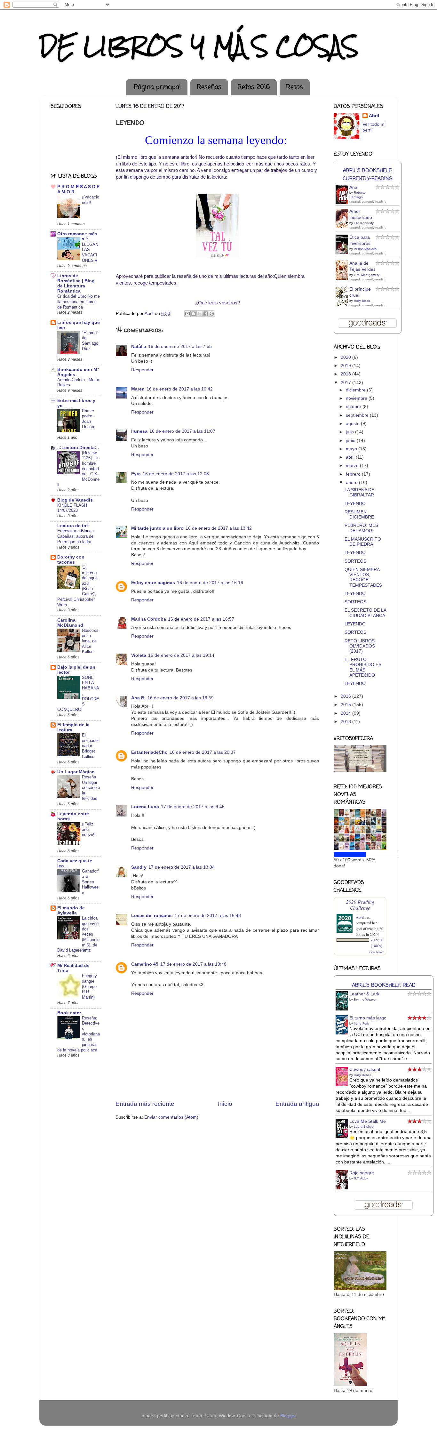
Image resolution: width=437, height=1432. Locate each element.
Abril (374, 115)
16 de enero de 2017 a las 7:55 (180, 346)
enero (352, 482)
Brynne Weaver (365, 999)
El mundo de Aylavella (71, 910)
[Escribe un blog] (193, 313)
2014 (346, 713)
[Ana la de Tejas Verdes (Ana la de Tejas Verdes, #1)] (344, 279)
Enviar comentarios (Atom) (171, 1117)
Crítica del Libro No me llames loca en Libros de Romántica (78, 301)
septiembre (358, 415)
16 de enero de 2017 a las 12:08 (176, 473)
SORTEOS (355, 561)
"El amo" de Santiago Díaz (90, 340)
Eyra (136, 473)
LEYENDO (355, 503)
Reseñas (209, 87)
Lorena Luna (145, 806)
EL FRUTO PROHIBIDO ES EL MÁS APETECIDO (363, 667)
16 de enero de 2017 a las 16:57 (201, 619)
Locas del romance (152, 915)
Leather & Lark (364, 994)
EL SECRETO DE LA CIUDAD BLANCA (365, 613)
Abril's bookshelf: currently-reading (367, 175)
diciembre (356, 390)
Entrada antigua (297, 1103)
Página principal (157, 87)
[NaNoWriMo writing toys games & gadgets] (360, 854)
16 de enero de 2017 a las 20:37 (203, 752)
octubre (354, 406)
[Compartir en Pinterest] (212, 313)
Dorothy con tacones (70, 560)
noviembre (357, 398)
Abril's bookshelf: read (384, 985)
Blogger (288, 1415)
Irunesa (139, 431)
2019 (346, 365)
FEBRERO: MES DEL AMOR (361, 528)
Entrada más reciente (144, 1103)
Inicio (225, 1103)
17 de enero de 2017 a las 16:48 (208, 915)
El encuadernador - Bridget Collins (90, 746)
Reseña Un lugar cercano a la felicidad (91, 788)
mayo (352, 448)
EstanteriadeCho (149, 752)
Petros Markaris (365, 249)
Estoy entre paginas (153, 582)
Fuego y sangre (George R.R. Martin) (89, 986)
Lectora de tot (72, 525)
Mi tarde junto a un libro (157, 528)
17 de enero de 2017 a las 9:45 (193, 806)
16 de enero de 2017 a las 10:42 (180, 389)
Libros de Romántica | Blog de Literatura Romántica (76, 283)
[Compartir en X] (199, 313)
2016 (346, 696)
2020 (346, 357)
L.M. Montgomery (366, 275)
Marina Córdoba (148, 619)
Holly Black (362, 300)
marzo (353, 465)
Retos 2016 (253, 87)
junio (351, 440)
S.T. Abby (361, 1178)
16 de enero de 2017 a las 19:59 (180, 698)
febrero (354, 474)
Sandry (139, 867)
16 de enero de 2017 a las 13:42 (219, 528)
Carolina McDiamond (70, 623)
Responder (142, 369)
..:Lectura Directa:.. (78, 447)
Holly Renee (363, 1075)
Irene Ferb (361, 1023)
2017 (346, 382)
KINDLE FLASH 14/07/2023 (72, 508)
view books (376, 952)
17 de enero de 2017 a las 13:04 (181, 867)
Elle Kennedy (364, 223)
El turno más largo (367, 1018)
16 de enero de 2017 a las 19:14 (181, 655)
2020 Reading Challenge (360, 904)
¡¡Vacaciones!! (90, 200)
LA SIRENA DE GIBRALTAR (359, 492)
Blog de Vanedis (75, 500)
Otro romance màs (77, 233)
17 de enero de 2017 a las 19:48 (193, 964)
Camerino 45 (144, 964)
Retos (294, 87)
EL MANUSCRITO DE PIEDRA (363, 542)
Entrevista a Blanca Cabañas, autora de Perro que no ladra (75, 536)
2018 (346, 374)
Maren (138, 389)
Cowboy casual (364, 1069)
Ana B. (138, 698)
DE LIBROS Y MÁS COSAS (198, 45)
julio (350, 432)
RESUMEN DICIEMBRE (359, 514)
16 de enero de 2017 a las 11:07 (182, 431)
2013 (346, 721)
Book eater (69, 1012)
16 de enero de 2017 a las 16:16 (210, 582)
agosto (353, 423)
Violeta (138, 655)
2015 (346, 704)
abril (351, 457)
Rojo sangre (361, 1173)
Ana (353, 187)
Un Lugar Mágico (76, 771)
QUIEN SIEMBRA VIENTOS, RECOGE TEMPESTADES (363, 577)
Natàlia (138, 346)
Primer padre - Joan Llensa (88, 418)
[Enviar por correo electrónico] (187, 313)
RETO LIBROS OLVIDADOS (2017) (360, 646)
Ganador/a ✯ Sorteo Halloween (90, 882)
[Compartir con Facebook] (206, 313)
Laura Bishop (364, 1126)
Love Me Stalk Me (367, 1121)
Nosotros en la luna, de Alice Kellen (90, 641)
